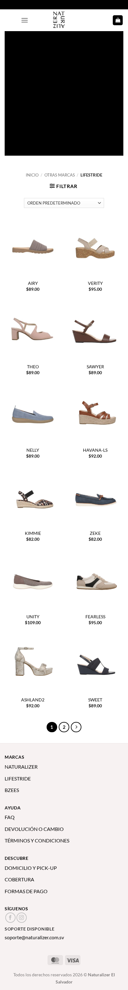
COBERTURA (19, 879)
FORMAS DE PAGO (26, 891)
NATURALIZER (21, 767)
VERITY (95, 283)
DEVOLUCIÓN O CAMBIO (34, 829)
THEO (33, 366)
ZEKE (95, 533)
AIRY (33, 283)
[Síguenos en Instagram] (21, 917)
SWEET (95, 699)
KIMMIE (33, 533)
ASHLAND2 (32, 699)
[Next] (76, 727)
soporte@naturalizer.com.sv (34, 937)
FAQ (10, 817)
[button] (24, 20)
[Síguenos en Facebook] (10, 917)
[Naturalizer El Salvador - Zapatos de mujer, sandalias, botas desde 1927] (64, 20)
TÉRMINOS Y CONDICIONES (37, 840)
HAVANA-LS (95, 450)
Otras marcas (59, 174)
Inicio (32, 174)
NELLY (32, 450)
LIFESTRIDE (18, 778)
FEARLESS (95, 616)
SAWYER (95, 366)
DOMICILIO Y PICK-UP (31, 868)
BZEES (12, 790)
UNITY (32, 616)
